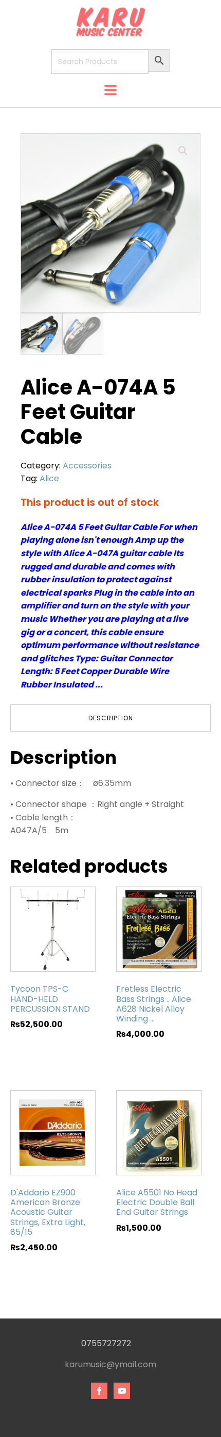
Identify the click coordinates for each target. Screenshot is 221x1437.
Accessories (87, 465)
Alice (49, 478)
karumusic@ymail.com (110, 1364)
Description (110, 718)
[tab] (110, 718)
